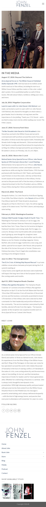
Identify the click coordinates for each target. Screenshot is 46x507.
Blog (3, 461)
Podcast (5, 469)
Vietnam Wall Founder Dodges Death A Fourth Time (20, 218)
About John (6, 448)
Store (4, 456)
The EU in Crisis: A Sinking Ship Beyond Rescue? (19, 262)
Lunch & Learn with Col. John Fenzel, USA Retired (19, 106)
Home (4, 444)
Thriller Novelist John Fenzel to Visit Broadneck (19, 131)
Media (4, 465)
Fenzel (30, 198)
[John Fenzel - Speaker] (23, 4)
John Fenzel (37, 165)
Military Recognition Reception (13, 285)
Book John (5, 452)
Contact (5, 473)
